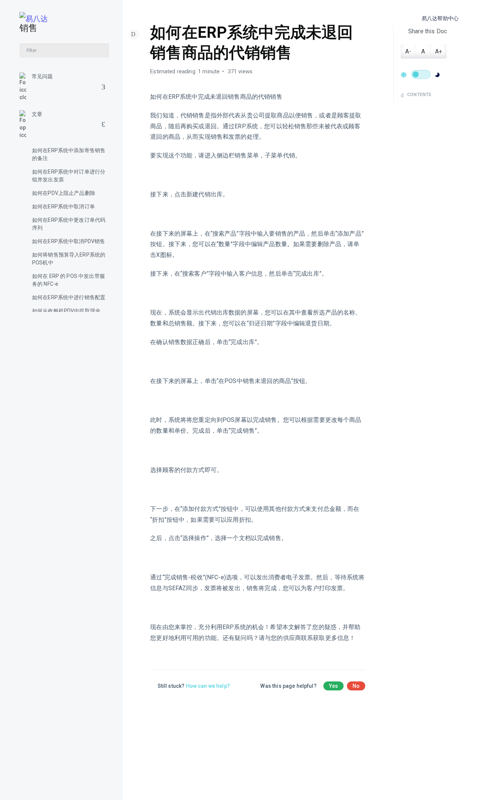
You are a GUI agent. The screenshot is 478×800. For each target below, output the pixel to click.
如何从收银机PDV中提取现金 (66, 311)
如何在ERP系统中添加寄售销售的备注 (68, 154)
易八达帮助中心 (440, 18)
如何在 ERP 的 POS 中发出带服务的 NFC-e (68, 280)
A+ (438, 51)
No (356, 686)
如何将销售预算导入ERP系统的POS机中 (68, 259)
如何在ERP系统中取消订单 (63, 206)
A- (408, 51)
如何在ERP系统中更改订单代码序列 (68, 224)
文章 (37, 114)
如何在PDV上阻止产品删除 (63, 193)
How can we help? (208, 686)
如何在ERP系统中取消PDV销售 (68, 241)
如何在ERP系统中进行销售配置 (68, 297)
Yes (333, 686)
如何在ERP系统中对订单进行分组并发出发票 (68, 176)
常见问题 (42, 76)
